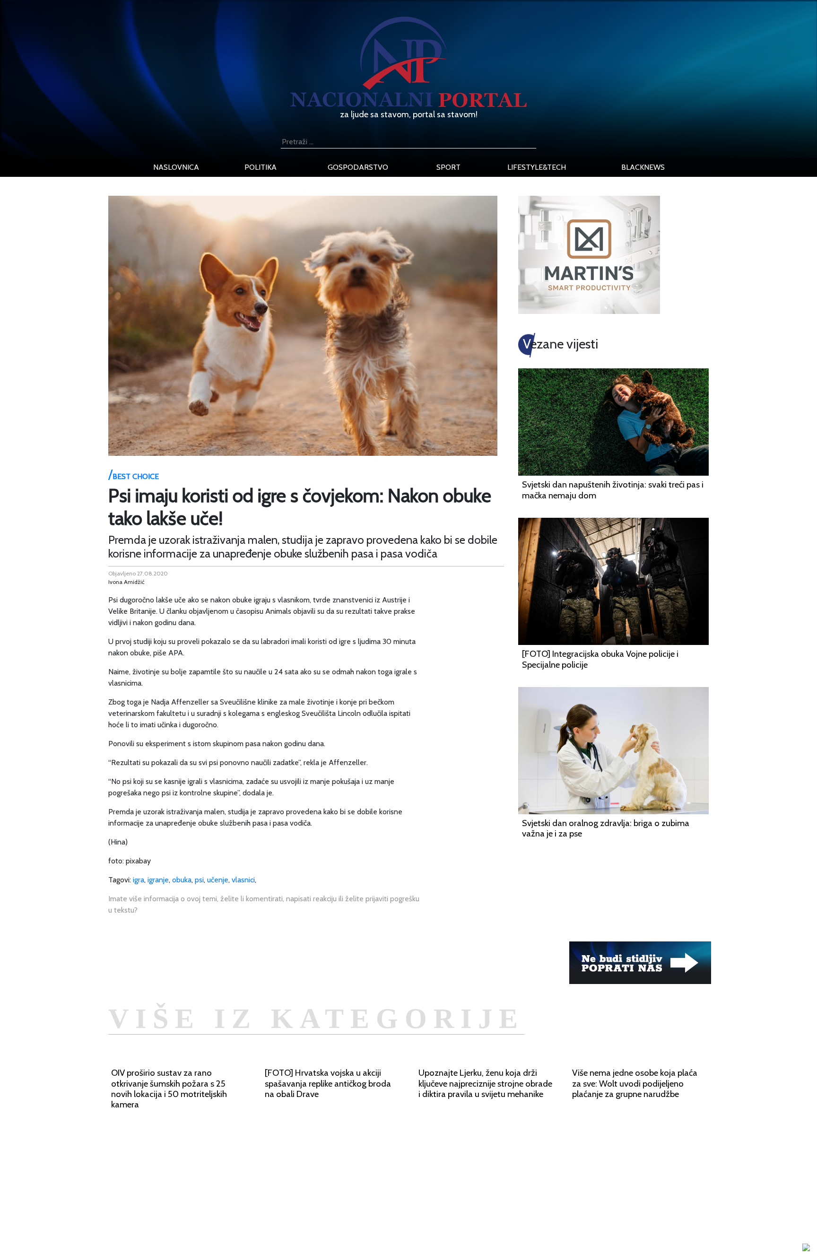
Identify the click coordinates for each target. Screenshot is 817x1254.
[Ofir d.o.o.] (806, 1248)
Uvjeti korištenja (222, 1202)
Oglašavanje (215, 1191)
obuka (181, 879)
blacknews (643, 167)
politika (260, 167)
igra (138, 879)
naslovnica (176, 167)
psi (199, 879)
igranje (158, 879)
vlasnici (243, 879)
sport (448, 167)
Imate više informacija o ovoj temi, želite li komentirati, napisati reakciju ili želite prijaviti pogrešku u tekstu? (263, 904)
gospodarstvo (358, 167)
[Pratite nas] (640, 962)
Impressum (213, 1180)
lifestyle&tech (536, 167)
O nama (208, 1214)
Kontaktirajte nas (223, 1225)
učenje (217, 879)
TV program (215, 1236)
